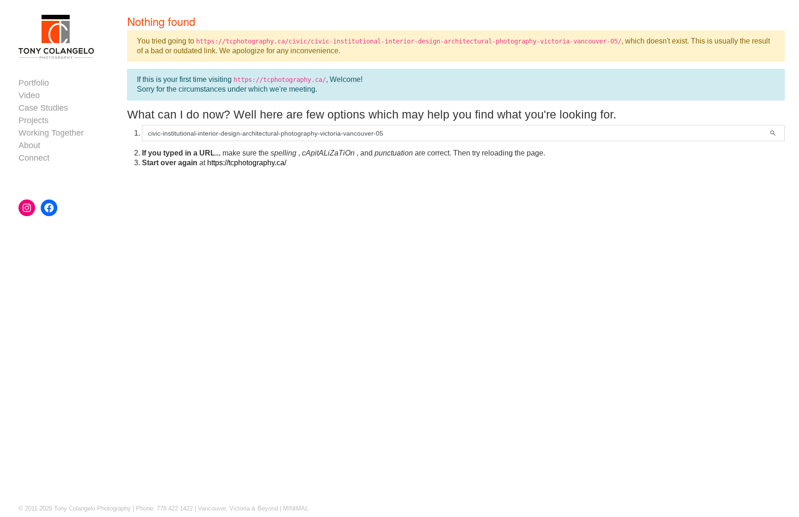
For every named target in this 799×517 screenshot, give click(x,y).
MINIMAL (295, 508)
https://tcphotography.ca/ (246, 163)
